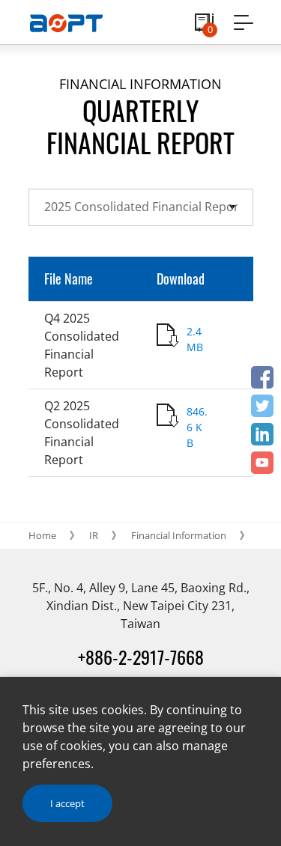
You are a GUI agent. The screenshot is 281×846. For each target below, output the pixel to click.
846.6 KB (197, 427)
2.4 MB (195, 339)
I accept (67, 803)
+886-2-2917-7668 (141, 656)
